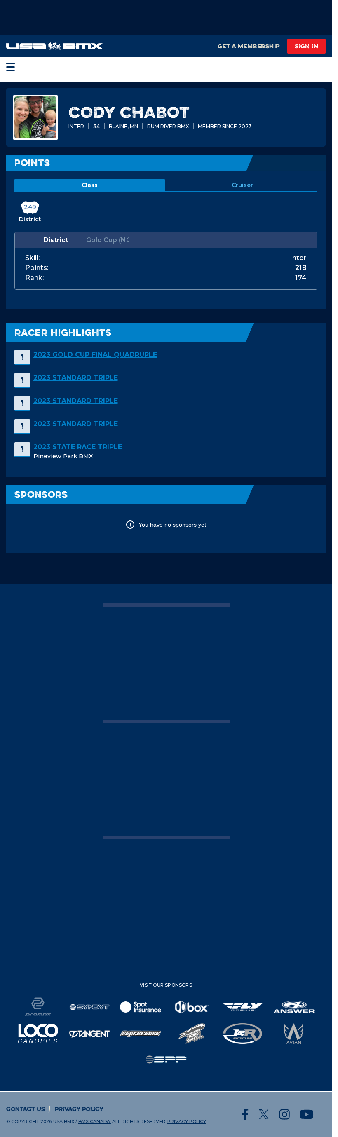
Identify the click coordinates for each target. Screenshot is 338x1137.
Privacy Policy (79, 1109)
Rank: (34, 277)
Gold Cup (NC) (107, 240)
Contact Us (25, 1109)
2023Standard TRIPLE (75, 378)
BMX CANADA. (94, 1121)
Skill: (32, 258)
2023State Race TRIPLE (77, 447)
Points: (36, 268)
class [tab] (90, 185)
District (55, 240)
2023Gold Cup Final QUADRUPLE (95, 355)
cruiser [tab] (242, 185)
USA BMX (63, 1121)
